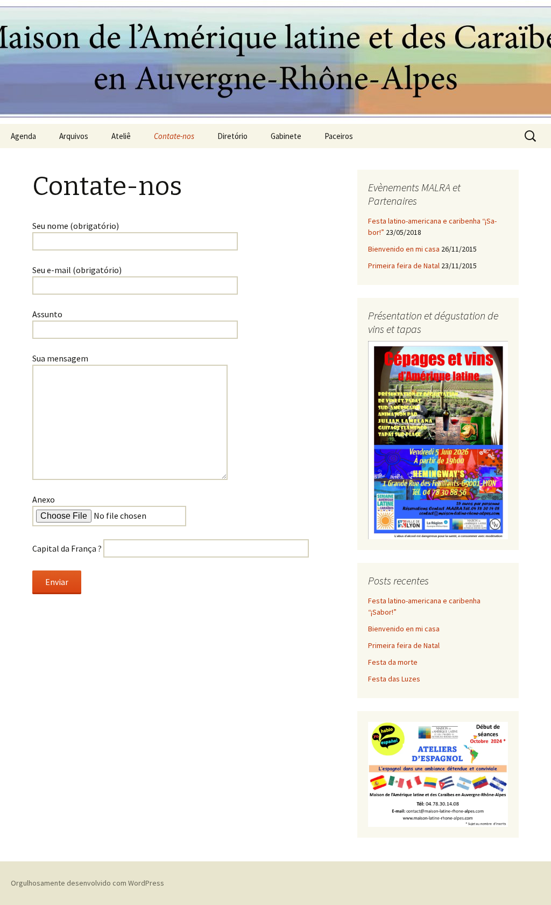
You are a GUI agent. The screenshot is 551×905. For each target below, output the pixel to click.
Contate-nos (174, 136)
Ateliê (121, 136)
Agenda (23, 136)
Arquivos (73, 136)
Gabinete (286, 136)
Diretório (232, 136)
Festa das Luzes (394, 679)
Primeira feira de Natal (404, 265)
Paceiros (338, 136)
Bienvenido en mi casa (404, 249)
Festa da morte (393, 662)
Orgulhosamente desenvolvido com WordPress (87, 883)
